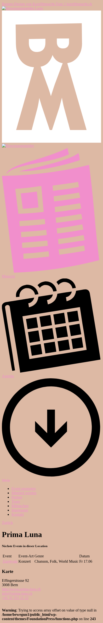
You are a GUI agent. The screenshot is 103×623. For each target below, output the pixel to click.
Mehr (6, 480)
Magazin (8, 276)
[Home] (22, 8)
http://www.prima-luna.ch (21, 589)
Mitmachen (20, 506)
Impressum (19, 510)
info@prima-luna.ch (17, 593)
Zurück (7, 523)
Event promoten (23, 489)
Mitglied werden (23, 493)
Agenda (8, 376)
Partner (16, 497)
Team (15, 501)
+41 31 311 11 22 (15, 598)
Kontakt (17, 514)
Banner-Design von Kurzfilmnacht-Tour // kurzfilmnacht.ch (47, 4)
